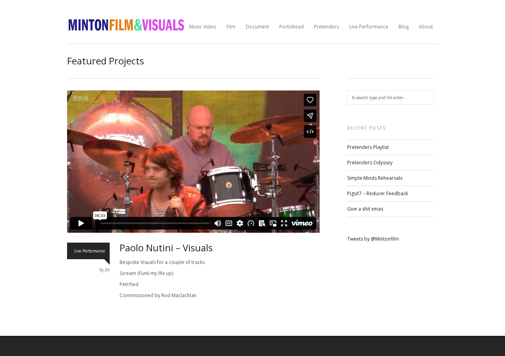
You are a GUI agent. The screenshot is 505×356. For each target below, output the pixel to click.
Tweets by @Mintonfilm (373, 238)
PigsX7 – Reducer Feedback (377, 193)
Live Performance (368, 26)
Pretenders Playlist (368, 147)
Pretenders (326, 26)
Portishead (291, 26)
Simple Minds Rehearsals (374, 178)
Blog (403, 26)
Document (257, 26)
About (426, 26)
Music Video (202, 26)
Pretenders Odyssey (370, 162)
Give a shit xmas (365, 208)
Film (231, 26)
